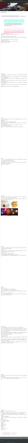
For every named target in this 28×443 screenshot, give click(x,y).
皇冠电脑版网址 (16, 250)
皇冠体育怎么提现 (17, 1)
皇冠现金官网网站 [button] (26, 1)
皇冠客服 (13, 442)
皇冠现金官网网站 (13, 1)
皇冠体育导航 (7, 442)
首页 (9, 1)
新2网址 (14, 442)
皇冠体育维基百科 (21, 1)
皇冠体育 (9, 442)
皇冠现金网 (11, 442)
